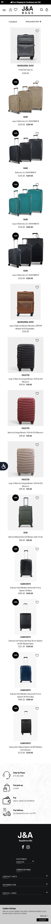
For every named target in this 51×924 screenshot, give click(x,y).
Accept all (42, 920)
